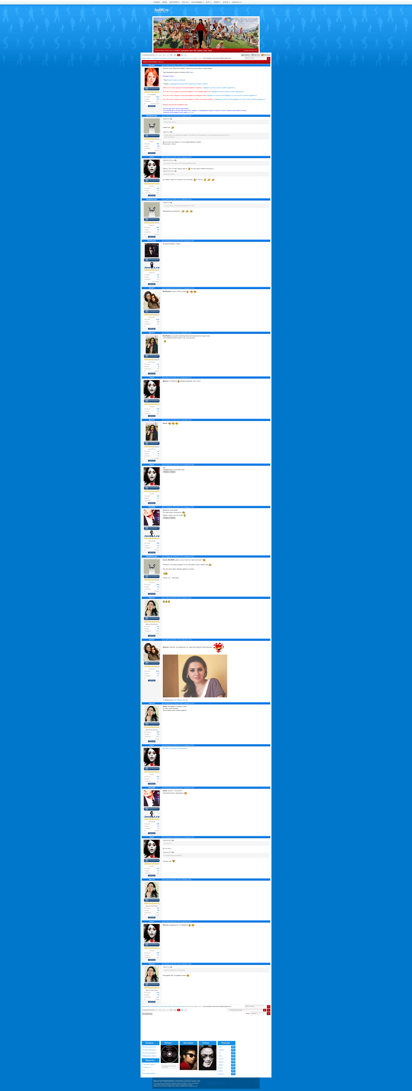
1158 (189, 879)
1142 (190, 157)
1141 (190, 115)
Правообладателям (168, 1081)
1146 (189, 332)
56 (171, 55)
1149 (192, 464)
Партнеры (183, 1081)
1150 (192, 507)
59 (182, 55)
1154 (192, 703)
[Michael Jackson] (165, 10)
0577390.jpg (178, 700)
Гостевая (177, 1081)
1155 (192, 745)
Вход (191, 50)
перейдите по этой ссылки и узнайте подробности (219, 88)
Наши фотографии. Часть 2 (194, 58)
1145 (192, 288)
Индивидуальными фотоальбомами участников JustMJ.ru (189, 84)
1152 (190, 597)
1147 (189, 377)
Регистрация (185, 50)
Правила (199, 50)
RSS (195, 50)
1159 (189, 921)
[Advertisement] (259, 1029)
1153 (190, 639)
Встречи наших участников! (176, 80)
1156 (192, 787)
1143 (190, 199)
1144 (192, 240)
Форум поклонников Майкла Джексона (163, 1080)
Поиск (205, 50)
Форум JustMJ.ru (146, 58)
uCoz (199, 1080)
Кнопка (189, 1081)
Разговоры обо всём (179, 58)
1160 (189, 964)
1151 (192, 556)
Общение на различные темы (162, 58)
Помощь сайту (196, 1081)
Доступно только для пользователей (175, 748)
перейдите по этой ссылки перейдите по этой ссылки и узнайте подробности (232, 95)
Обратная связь (157, 1081)
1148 (190, 420)
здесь (192, 72)
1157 (192, 837)
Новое (210, 50)
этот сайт (191, 112)
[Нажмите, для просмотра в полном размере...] (195, 697)
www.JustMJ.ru (179, 1080)
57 (175, 55)
